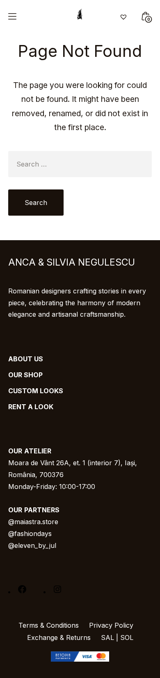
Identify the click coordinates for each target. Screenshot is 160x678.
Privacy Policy (111, 625)
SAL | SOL (117, 637)
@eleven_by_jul (32, 545)
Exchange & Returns (59, 637)
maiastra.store (36, 522)
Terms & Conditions (48, 625)
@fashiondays (30, 533)
